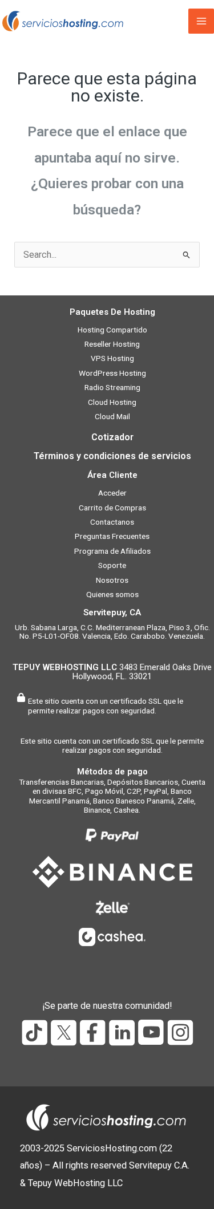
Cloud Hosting (112, 402)
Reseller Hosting (112, 343)
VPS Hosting (112, 358)
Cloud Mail (112, 416)
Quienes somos (112, 594)
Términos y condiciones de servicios (112, 456)
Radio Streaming (112, 387)
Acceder (112, 492)
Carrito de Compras (112, 507)
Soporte (112, 565)
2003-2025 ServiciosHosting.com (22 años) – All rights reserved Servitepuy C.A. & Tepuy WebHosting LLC (104, 1165)
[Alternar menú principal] (201, 21)
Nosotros (112, 580)
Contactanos (112, 521)
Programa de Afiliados (112, 550)
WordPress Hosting (112, 373)
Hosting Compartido (112, 329)
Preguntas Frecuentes (112, 536)
